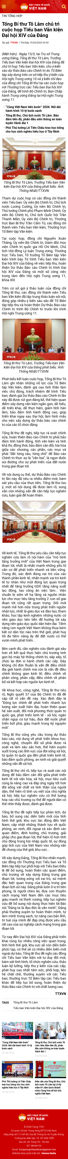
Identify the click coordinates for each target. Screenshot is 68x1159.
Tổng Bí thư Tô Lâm (25, 1002)
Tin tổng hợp (12, 16)
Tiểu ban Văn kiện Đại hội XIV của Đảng (38, 1008)
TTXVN (14, 42)
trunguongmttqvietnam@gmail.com (37, 1149)
